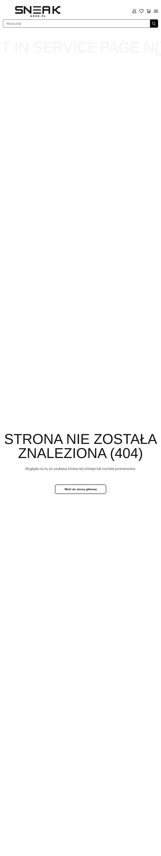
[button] (134, 11)
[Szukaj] (154, 23)
